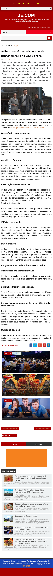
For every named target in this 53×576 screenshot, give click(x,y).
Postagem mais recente (10, 428)
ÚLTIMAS (14, 444)
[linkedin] (23, 3)
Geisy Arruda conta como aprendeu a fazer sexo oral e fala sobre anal (31, 505)
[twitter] (38, 3)
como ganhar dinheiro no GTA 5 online (27, 128)
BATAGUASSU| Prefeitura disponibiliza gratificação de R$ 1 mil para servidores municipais (30, 492)
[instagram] (19, 3)
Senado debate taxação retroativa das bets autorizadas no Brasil (26, 365)
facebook (6, 435)
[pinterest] (28, 3)
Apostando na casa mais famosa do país (20, 413)
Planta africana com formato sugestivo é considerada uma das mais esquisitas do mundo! (30, 478)
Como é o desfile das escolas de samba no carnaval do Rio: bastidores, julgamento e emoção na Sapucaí (26, 388)
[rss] (33, 2)
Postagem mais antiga (42, 428)
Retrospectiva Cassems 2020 (26, 516)
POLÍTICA (38, 444)
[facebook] (14, 3)
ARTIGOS (12, 59)
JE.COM (26, 15)
